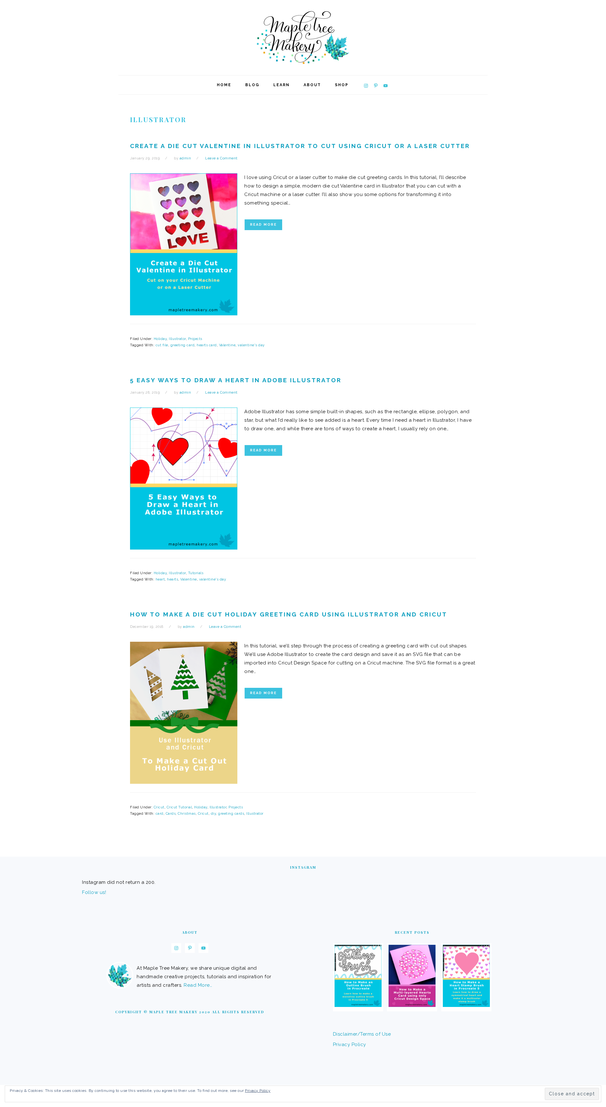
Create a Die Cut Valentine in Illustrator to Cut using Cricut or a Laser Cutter (300, 145)
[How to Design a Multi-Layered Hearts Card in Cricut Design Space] (412, 1005)
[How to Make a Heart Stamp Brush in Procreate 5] (466, 1005)
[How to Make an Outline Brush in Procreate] (358, 1005)
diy (213, 814)
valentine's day (251, 345)
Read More (263, 225)
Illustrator (177, 339)
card (159, 814)
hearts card (207, 345)
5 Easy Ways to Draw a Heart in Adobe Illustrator (236, 380)
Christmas (187, 814)
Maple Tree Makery (303, 37)
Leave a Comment (221, 158)
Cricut (159, 807)
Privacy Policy (349, 1044)
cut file (162, 345)
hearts (172, 579)
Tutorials (196, 573)
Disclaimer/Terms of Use (362, 1034)
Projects (195, 339)
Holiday (160, 339)
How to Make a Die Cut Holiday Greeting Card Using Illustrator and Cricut (288, 614)
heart (160, 579)
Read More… (198, 985)
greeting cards (231, 814)
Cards (171, 814)
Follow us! (94, 892)
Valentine (227, 345)
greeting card (182, 345)
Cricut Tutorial (179, 807)
